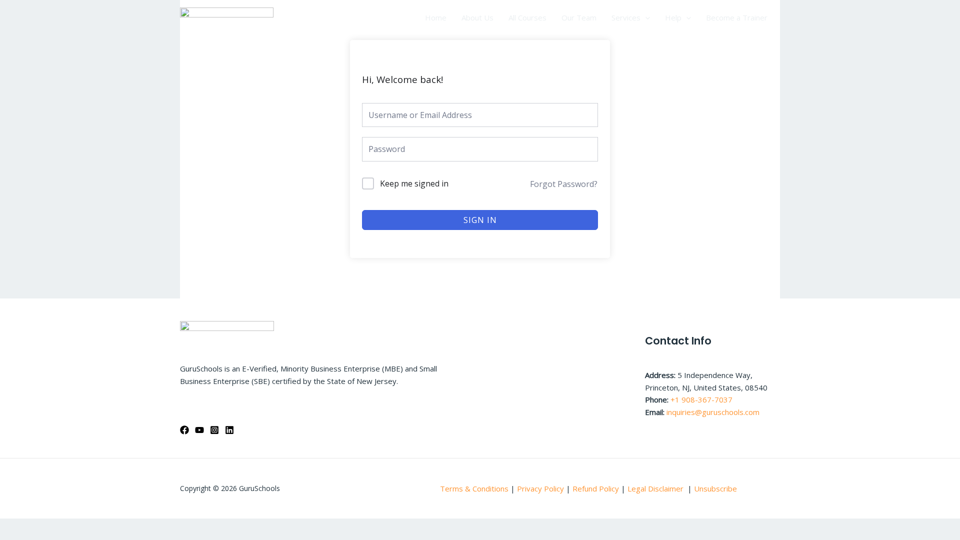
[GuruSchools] (227, 17)
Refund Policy (596, 489)
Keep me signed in (414, 183)
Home (435, 17)
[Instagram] (214, 430)
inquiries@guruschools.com (713, 412)
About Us (478, 17)
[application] (645, 17)
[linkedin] (229, 430)
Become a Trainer (737, 17)
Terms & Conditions (474, 489)
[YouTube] (199, 430)
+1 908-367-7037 (701, 399)
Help (673, 17)
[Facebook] (184, 430)
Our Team (579, 17)
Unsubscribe (715, 489)
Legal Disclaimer (657, 489)
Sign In (480, 220)
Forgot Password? (564, 184)
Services (626, 17)
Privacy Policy (540, 489)
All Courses (527, 17)
